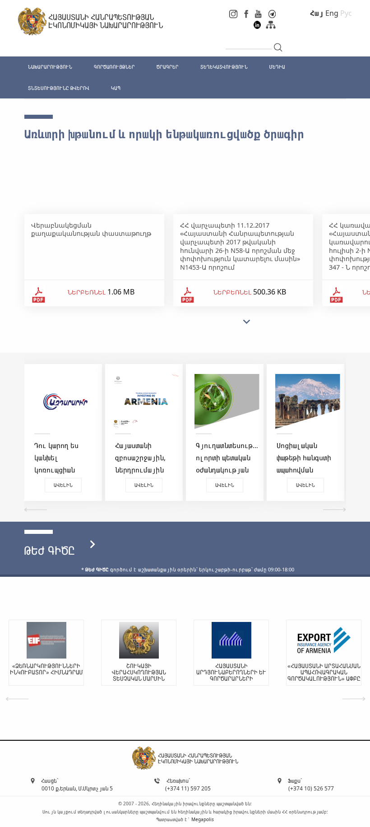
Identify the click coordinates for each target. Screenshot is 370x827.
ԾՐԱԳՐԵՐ (168, 66)
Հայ (317, 13)
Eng (331, 13)
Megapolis (202, 819)
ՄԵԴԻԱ (277, 66)
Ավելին (63, 484)
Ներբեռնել (87, 292)
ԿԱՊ (115, 87)
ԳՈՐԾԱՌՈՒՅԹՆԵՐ (114, 66)
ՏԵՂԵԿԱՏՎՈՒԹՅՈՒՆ (224, 66)
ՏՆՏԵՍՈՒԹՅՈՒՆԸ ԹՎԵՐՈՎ (58, 87)
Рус (346, 13)
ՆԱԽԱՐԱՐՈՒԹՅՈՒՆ (50, 66)
